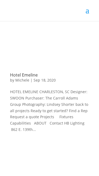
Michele (22, 80)
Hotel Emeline (24, 75)
